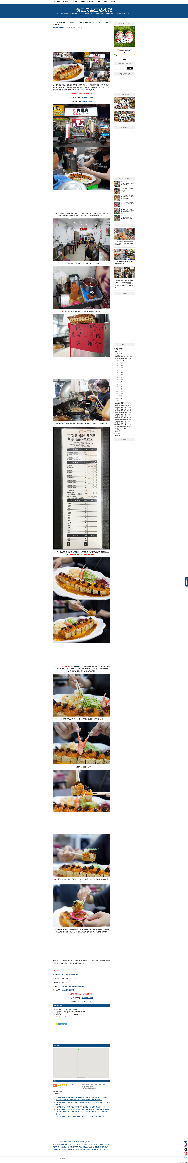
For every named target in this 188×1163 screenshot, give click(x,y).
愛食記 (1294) (118, 435)
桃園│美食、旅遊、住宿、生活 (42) (123, 407)
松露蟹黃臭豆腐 (87, 1147)
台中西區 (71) (119, 365)
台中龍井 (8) (119, 398)
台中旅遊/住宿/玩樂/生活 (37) (123, 402)
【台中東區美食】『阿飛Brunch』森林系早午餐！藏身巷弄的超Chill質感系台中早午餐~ (82, 1109)
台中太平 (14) (119, 379)
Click (186, 582)
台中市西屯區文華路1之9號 (70, 975)
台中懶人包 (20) (120, 360)
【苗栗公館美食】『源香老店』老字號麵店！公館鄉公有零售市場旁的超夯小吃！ (80, 1107)
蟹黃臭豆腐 (105, 1147)
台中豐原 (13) (119, 376)
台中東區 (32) (119, 363)
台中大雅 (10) (119, 395)
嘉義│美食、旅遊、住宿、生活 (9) (123, 414)
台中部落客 (62, 1149)
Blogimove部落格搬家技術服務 (180, 1162)
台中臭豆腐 (76, 1144)
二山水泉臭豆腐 (85, 1144)
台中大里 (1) (119, 377)
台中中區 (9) (119, 362)
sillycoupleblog (71, 27)
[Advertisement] (81, 41)
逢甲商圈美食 (97, 1147)
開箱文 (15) (117, 431)
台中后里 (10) (119, 391)
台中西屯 (82, 1142)
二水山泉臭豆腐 (102, 1144)
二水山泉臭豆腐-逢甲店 (65, 1147)
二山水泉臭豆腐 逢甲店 (70, 1009)
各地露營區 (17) (118, 355)
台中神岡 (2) (119, 396)
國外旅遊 (97, 1)
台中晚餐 (76, 1149)
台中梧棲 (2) (119, 384)
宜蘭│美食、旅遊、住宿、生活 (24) (123, 419)
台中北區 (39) (119, 369)
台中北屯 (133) (119, 374)
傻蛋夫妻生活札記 (94, 10)
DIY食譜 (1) (118, 430)
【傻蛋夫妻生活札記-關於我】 (61, 1)
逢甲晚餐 (69, 1149)
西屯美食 (95, 1149)
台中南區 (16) (119, 367)
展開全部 (116, 348)
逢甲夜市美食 (77, 1147)
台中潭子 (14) (119, 393)
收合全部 (121, 348)
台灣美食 (74, 1)
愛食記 (88, 1142)
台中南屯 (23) (119, 372)
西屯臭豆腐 (68, 1144)
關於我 (124, 59)
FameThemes (132, 1158)
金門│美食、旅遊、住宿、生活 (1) (123, 426)
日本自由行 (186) (119, 353)
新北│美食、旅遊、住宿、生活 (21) (123, 403)
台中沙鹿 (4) (119, 382)
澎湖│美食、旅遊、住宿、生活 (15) (123, 424)
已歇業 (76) (117, 433)
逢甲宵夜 (82, 1149)
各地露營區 (105, 1)
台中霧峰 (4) (119, 389)
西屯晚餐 (94, 1144)
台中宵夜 (88, 1149)
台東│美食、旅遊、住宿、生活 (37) (123, 423)
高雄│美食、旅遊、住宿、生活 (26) (123, 417)
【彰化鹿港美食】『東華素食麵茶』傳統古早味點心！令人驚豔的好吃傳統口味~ (80, 1116)
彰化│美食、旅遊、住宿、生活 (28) (123, 410)
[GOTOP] (186, 1157)
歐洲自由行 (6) (118, 349)
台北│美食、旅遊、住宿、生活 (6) (123, 405)
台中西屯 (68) (119, 370)
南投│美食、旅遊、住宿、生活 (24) (123, 412)
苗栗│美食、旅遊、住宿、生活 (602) (123, 356)
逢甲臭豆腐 (101, 1149)
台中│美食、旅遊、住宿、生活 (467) (123, 358)
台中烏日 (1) (119, 388)
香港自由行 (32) (118, 351)
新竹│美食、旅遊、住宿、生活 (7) (123, 409)
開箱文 (113, 1)
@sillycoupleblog (87, 101)
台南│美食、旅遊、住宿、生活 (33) (123, 416)
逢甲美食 (62, 1144)
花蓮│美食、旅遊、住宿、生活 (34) (123, 421)
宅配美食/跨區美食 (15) (120, 428)
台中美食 (55, 1149)
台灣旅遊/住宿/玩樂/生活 (86, 1)
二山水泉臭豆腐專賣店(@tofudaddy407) (72, 986)
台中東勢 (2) (119, 381)
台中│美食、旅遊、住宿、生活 (59, 27)
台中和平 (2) (119, 400)
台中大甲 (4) (119, 386)
